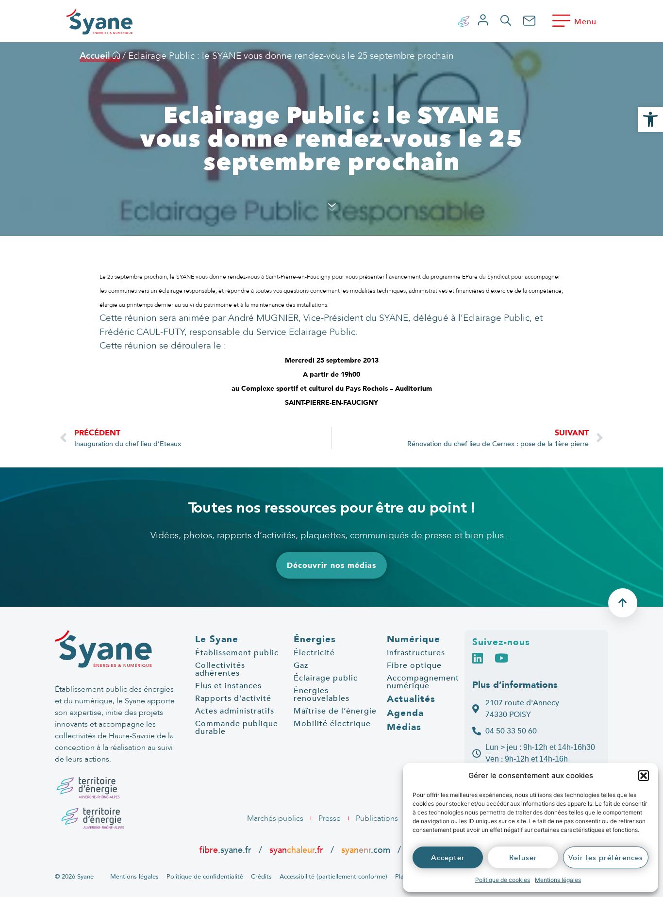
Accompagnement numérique (423, 682)
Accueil (96, 56)
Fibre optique (414, 665)
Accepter (448, 858)
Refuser (523, 858)
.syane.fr (226, 850)
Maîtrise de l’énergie (335, 711)
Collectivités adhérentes (220, 669)
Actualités (411, 699)
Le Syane (216, 639)
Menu (585, 22)
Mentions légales (558, 879)
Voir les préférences (605, 858)
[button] (643, 776)
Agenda (405, 713)
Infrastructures (416, 653)
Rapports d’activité (233, 698)
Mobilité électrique (332, 724)
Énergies (315, 639)
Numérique (413, 639)
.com (365, 850)
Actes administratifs (234, 711)
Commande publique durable (236, 727)
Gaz (301, 665)
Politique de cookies (502, 879)
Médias (404, 727)
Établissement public (237, 653)
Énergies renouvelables (321, 694)
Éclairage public (326, 678)
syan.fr (296, 850)
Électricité (314, 653)
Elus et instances (228, 686)
